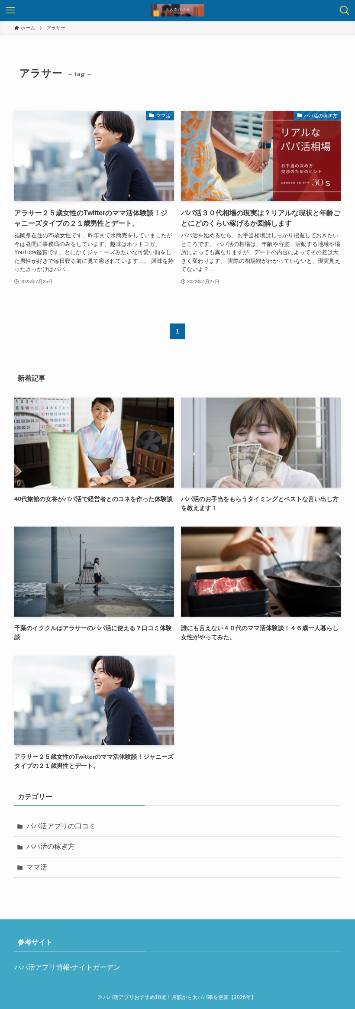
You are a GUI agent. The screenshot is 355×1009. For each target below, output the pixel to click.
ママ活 (36, 867)
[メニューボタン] (10, 10)
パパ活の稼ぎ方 (50, 846)
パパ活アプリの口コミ (61, 826)
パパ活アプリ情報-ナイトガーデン (67, 967)
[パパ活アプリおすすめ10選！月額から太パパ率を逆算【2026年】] (177, 10)
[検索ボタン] (344, 10)
